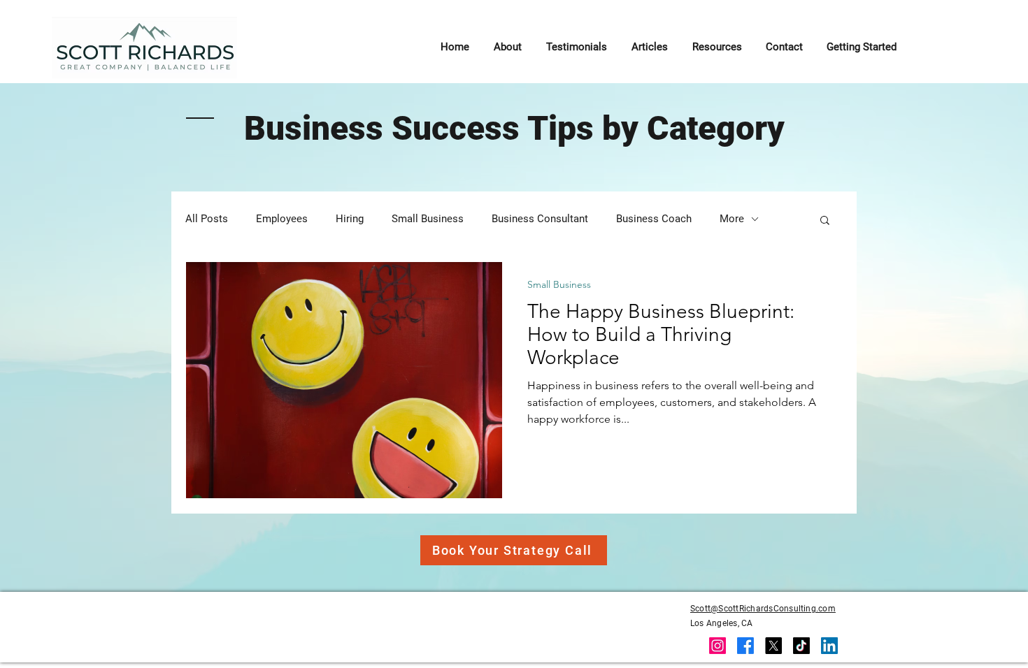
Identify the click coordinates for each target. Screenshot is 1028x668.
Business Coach (654, 218)
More (732, 218)
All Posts (206, 218)
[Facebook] (745, 645)
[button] (824, 221)
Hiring (350, 218)
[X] (773, 645)
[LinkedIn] (829, 645)
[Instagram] (717, 645)
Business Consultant (540, 218)
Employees (282, 218)
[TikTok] (801, 645)
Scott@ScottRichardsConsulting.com (763, 608)
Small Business (428, 218)
